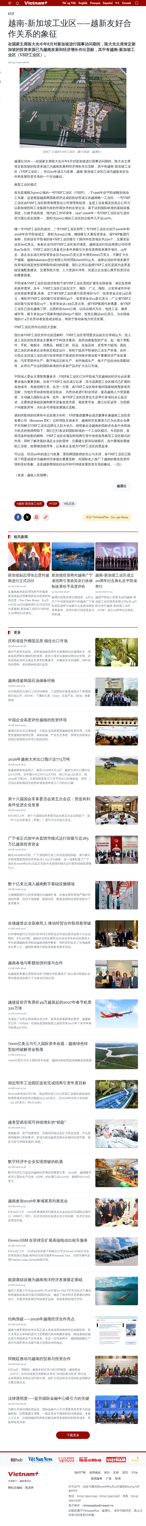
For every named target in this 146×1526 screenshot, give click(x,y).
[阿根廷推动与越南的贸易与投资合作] (116, 1370)
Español (108, 2)
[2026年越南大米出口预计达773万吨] (116, 770)
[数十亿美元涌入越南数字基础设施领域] (116, 895)
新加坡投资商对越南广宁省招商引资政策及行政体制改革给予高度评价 (72, 581)
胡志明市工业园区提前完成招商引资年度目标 (47, 1083)
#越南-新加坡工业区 (29, 503)
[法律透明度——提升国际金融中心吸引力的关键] (116, 1409)
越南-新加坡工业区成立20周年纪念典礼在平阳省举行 (116, 581)
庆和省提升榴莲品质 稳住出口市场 (38, 641)
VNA (135, 1472)
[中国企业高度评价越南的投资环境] (116, 731)
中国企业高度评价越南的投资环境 (37, 720)
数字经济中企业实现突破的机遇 (35, 1161)
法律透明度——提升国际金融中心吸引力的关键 (48, 1398)
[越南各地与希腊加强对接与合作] (116, 974)
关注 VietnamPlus (97, 517)
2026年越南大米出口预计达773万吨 (39, 759)
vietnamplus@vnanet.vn (98, 1505)
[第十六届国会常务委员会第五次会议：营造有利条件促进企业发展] (116, 810)
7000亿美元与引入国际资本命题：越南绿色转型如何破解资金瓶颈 (48, 1046)
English (83, 2)
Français (95, 2)
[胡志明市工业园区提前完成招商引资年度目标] (116, 1094)
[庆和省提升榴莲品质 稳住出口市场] (116, 652)
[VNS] (22, 1459)
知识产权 (80, 1472)
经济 (11, 13)
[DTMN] (72, 1459)
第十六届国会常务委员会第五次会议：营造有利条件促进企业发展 (49, 802)
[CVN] (48, 1459)
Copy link (45, 517)
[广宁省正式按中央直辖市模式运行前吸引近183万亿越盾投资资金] (116, 849)
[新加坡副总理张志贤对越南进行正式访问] (29, 556)
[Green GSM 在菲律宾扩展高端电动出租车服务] (116, 1251)
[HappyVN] (122, 1459)
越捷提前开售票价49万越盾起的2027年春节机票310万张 (50, 1005)
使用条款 (95, 1472)
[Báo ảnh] (98, 1459)
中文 (117, 3)
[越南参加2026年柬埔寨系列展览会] (116, 1212)
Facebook (18, 517)
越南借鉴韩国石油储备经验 (31, 680)
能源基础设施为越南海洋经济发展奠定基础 (45, 1279)
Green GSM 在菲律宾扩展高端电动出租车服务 (48, 1240)
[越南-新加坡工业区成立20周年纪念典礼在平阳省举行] (116, 556)
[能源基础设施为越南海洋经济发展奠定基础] (116, 1291)
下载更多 (73, 1435)
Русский (126, 3)
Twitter (27, 517)
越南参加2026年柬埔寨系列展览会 (38, 1201)
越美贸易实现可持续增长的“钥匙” (37, 1122)
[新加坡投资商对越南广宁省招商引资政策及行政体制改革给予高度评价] (73, 556)
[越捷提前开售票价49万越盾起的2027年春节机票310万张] (116, 1013)
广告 (109, 1478)
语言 (125, 1472)
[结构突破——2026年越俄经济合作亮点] (116, 1330)
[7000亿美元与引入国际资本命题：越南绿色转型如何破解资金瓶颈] (116, 1055)
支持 (116, 1472)
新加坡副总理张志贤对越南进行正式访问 (28, 578)
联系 (118, 1478)
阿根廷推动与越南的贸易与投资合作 (39, 1359)
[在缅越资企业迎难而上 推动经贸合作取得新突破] (116, 934)
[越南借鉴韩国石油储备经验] (116, 692)
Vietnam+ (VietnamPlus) (36, 3)
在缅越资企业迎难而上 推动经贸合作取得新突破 (49, 923)
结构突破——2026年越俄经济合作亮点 (41, 1319)
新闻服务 (96, 1478)
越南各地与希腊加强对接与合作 (35, 963)
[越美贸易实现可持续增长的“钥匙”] (116, 1133)
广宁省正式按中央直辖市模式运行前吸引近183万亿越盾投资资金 (48, 841)
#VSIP (53, 503)
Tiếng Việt (69, 2)
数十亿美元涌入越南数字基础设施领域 (41, 884)
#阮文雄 (69, 503)
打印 (36, 517)
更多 (17, 632)
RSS (107, 1472)
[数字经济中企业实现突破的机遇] (116, 1173)
